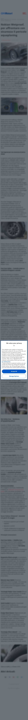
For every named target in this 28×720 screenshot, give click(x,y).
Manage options (14, 376)
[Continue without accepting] (14, 345)
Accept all (14, 371)
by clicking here (6, 361)
